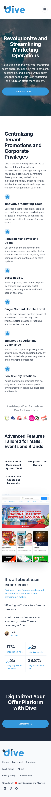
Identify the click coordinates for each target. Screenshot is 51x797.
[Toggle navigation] (45, 9)
